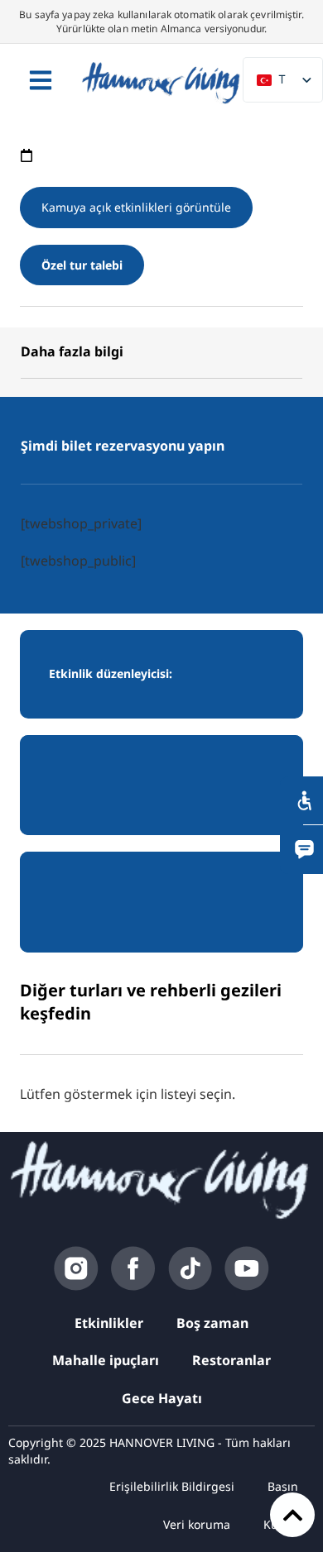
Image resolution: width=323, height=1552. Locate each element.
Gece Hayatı (162, 1398)
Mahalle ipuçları (105, 1360)
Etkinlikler (109, 1323)
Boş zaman (212, 1323)
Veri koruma (196, 1524)
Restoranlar (231, 1360)
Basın (283, 1486)
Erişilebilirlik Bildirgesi (171, 1486)
